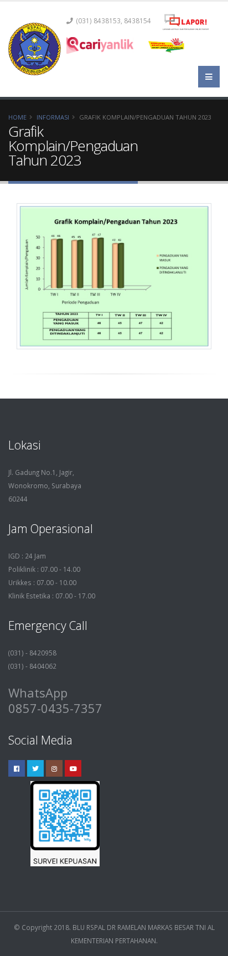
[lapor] (186, 22)
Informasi (53, 117)
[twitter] (35, 768)
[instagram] (54, 768)
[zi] (167, 45)
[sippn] (100, 45)
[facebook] (16, 768)
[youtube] (73, 768)
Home (17, 117)
